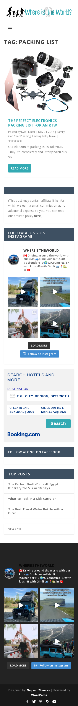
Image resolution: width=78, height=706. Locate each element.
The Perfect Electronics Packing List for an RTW (32, 123)
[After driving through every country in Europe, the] (55, 292)
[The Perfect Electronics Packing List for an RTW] (39, 81)
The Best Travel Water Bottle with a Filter (35, 511)
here (37, 216)
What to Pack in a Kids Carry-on (32, 499)
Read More (19, 168)
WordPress (39, 695)
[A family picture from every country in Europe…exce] (55, 323)
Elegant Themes (38, 690)
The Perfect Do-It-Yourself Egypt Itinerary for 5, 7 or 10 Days (33, 486)
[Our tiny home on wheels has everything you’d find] (23, 292)
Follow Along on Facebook (34, 452)
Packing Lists (39, 136)
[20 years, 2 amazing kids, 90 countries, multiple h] (23, 323)
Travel (52, 136)
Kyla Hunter (28, 132)
